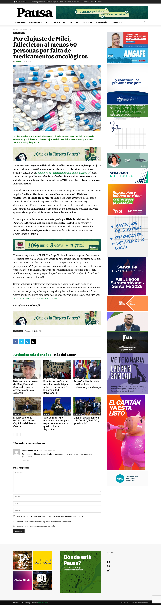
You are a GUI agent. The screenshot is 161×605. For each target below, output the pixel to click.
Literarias (116, 22)
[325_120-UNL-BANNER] (127, 485)
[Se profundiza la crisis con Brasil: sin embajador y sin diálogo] (87, 369)
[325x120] (127, 182)
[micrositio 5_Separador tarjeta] (57, 154)
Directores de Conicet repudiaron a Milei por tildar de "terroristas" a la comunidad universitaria (56, 387)
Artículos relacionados (32, 355)
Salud (23, 33)
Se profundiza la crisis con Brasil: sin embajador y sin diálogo (87, 384)
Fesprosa (28, 331)
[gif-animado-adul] (127, 119)
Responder (25, 460)
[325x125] (127, 47)
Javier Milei (38, 331)
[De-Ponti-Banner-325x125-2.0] (127, 167)
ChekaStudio (42, 603)
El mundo (77, 414)
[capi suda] (126, 469)
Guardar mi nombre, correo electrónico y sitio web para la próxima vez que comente (49, 516)
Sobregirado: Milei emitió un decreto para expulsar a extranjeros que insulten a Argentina (56, 423)
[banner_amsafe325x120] (127, 62)
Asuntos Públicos (38, 22)
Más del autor (65, 355)
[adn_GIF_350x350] (127, 256)
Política (76, 378)
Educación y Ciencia (50, 378)
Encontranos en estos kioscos (70, 2)
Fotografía (101, 22)
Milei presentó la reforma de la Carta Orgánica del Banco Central (24, 422)
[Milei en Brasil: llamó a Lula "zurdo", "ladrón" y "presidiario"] (87, 406)
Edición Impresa (52, 2)
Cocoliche (87, 22)
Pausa (15, 29)
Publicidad (124, 603)
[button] (145, 22)
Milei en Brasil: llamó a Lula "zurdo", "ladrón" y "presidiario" (86, 420)
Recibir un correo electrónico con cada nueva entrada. (35, 526)
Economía (17, 414)
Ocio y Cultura (70, 22)
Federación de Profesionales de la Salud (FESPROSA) (63, 172)
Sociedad (55, 22)
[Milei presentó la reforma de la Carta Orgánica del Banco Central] (27, 406)
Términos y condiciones (139, 603)
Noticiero (20, 22)
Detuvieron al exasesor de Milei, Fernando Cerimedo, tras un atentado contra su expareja (26, 387)
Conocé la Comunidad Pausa (92, 2)
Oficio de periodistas (38, 2)
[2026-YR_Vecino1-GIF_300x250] (127, 151)
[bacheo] (127, 214)
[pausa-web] (127, 310)
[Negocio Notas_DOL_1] (57, 245)
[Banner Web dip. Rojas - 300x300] (127, 352)
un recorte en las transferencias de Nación (35, 298)
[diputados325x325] (127, 104)
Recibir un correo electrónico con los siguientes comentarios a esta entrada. (43, 522)
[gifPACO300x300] (127, 294)
